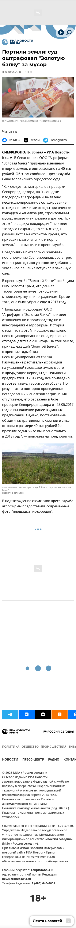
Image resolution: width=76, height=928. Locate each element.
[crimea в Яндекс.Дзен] (43, 714)
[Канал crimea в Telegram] (10, 714)
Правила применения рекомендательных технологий (33, 815)
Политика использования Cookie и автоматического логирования (28, 801)
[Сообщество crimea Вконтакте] (27, 714)
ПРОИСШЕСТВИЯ (53, 746)
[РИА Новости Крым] (17, 42)
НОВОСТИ (10, 760)
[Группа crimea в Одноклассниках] (60, 714)
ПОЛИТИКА (10, 746)
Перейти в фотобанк (50, 121)
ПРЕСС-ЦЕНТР (33, 760)
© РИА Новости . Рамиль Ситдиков (20, 121)
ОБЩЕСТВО (30, 746)
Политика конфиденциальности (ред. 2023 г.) (35, 808)
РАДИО (53, 760)
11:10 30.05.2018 (11, 71)
